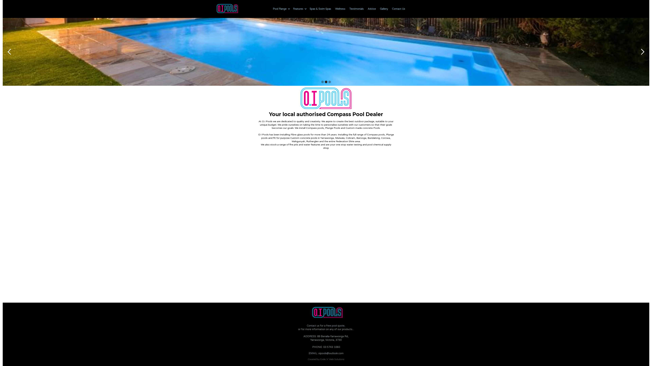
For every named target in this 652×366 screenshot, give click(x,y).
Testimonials (356, 8)
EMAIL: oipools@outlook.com (326, 353)
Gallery (384, 8)
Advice (372, 8)
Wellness (340, 8)
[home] (227, 9)
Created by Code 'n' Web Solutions (326, 359)
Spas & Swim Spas (320, 8)
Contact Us (398, 8)
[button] (281, 9)
